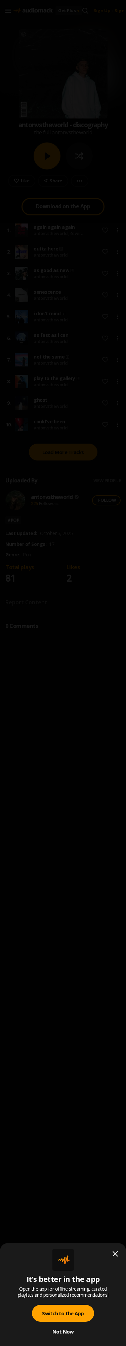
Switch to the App (63, 1313)
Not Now (63, 1331)
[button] (63, 673)
